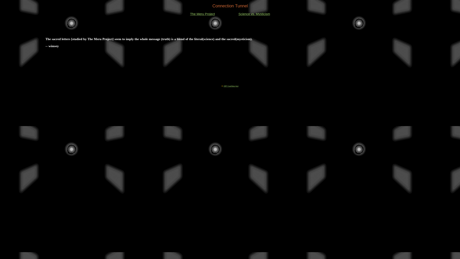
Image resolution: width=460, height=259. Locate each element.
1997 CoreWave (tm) (231, 86)
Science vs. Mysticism (254, 14)
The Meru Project (202, 14)
